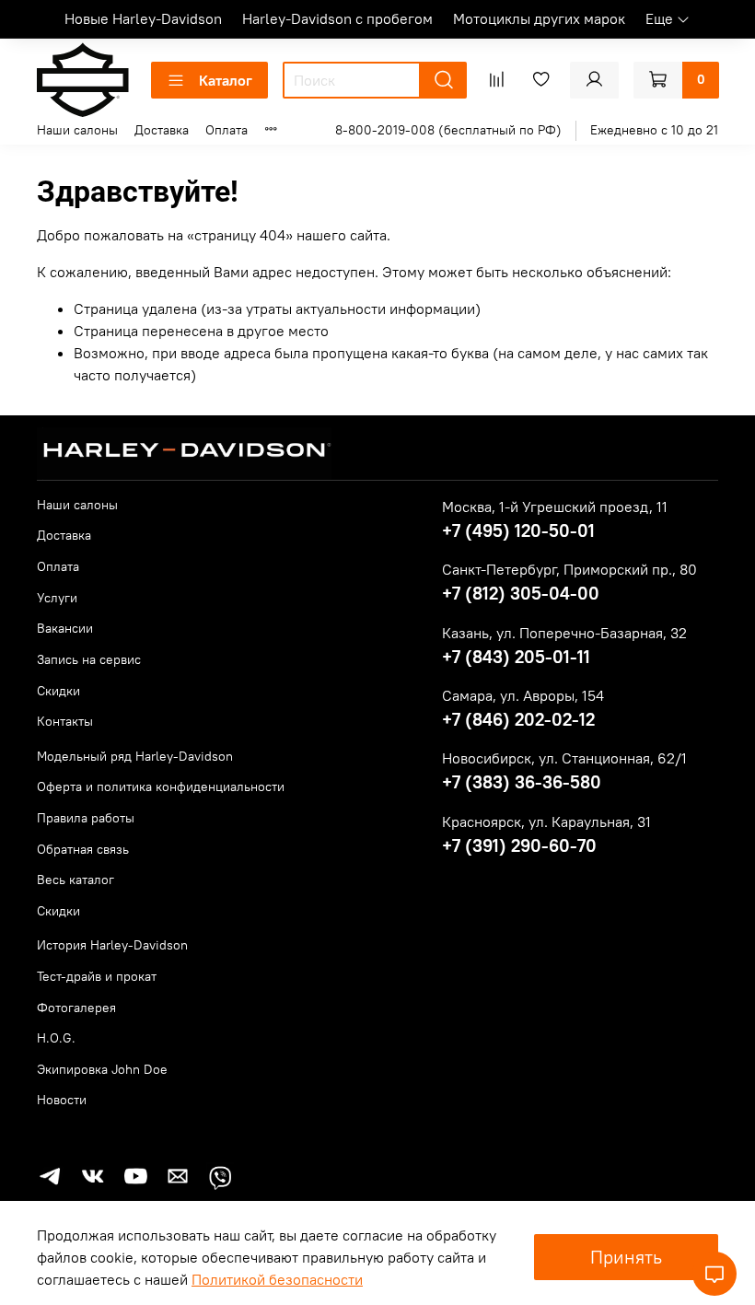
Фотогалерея (76, 1007)
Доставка (161, 130)
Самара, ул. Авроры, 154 (523, 695)
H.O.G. (56, 1038)
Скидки (58, 690)
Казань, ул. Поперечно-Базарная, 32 (564, 632)
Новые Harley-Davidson (143, 18)
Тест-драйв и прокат (97, 976)
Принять (626, 1256)
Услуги (57, 597)
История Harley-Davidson (112, 945)
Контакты (65, 721)
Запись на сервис (89, 659)
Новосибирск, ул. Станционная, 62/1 (564, 758)
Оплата (226, 130)
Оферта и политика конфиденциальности (161, 786)
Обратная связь (83, 849)
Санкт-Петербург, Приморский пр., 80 (569, 569)
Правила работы (85, 818)
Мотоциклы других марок (539, 18)
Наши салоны (77, 130)
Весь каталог (75, 879)
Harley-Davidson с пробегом (337, 18)
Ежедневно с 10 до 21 (654, 130)
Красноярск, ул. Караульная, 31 (546, 821)
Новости (62, 1099)
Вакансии (65, 628)
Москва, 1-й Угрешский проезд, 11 (555, 506)
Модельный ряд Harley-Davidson (135, 756)
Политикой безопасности (277, 1279)
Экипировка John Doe (102, 1069)
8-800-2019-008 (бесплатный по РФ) (448, 130)
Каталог (225, 80)
